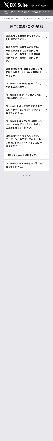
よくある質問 (25, 18)
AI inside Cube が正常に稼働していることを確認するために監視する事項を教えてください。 (24, 124)
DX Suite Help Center (11, 18)
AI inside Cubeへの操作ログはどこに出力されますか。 (23, 85)
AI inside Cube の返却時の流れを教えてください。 (24, 165)
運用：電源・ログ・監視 (41, 18)
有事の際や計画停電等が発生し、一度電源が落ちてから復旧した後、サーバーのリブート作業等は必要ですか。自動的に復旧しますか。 (23, 54)
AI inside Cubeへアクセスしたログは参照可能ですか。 (23, 96)
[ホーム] (25, 5)
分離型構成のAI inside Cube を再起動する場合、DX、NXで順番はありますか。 (24, 72)
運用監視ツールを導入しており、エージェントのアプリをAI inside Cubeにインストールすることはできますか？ (24, 141)
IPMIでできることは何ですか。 (22, 154)
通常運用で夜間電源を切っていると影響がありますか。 (23, 37)
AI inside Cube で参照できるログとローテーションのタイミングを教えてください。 (24, 109)
